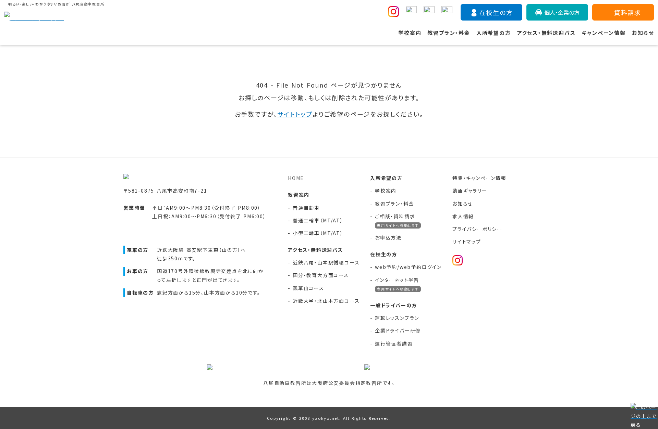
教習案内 (298, 194)
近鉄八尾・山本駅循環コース (326, 262)
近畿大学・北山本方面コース (326, 300)
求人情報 (463, 216)
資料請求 (627, 12)
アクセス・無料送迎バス (546, 32)
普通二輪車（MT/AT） (318, 220)
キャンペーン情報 (603, 32)
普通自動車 (306, 207)
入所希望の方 (493, 32)
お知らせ (643, 32)
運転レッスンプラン (397, 317)
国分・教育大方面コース (321, 275)
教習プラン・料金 (448, 32)
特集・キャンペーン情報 (479, 177)
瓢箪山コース (308, 288)
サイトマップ (466, 241)
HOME (296, 177)
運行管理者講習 (394, 343)
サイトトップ (295, 113)
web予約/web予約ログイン (408, 266)
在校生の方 (496, 12)
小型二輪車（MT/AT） (318, 233)
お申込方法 (388, 237)
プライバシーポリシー (477, 228)
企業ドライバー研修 (398, 330)
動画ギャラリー (469, 190)
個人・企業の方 (562, 12)
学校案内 (409, 32)
